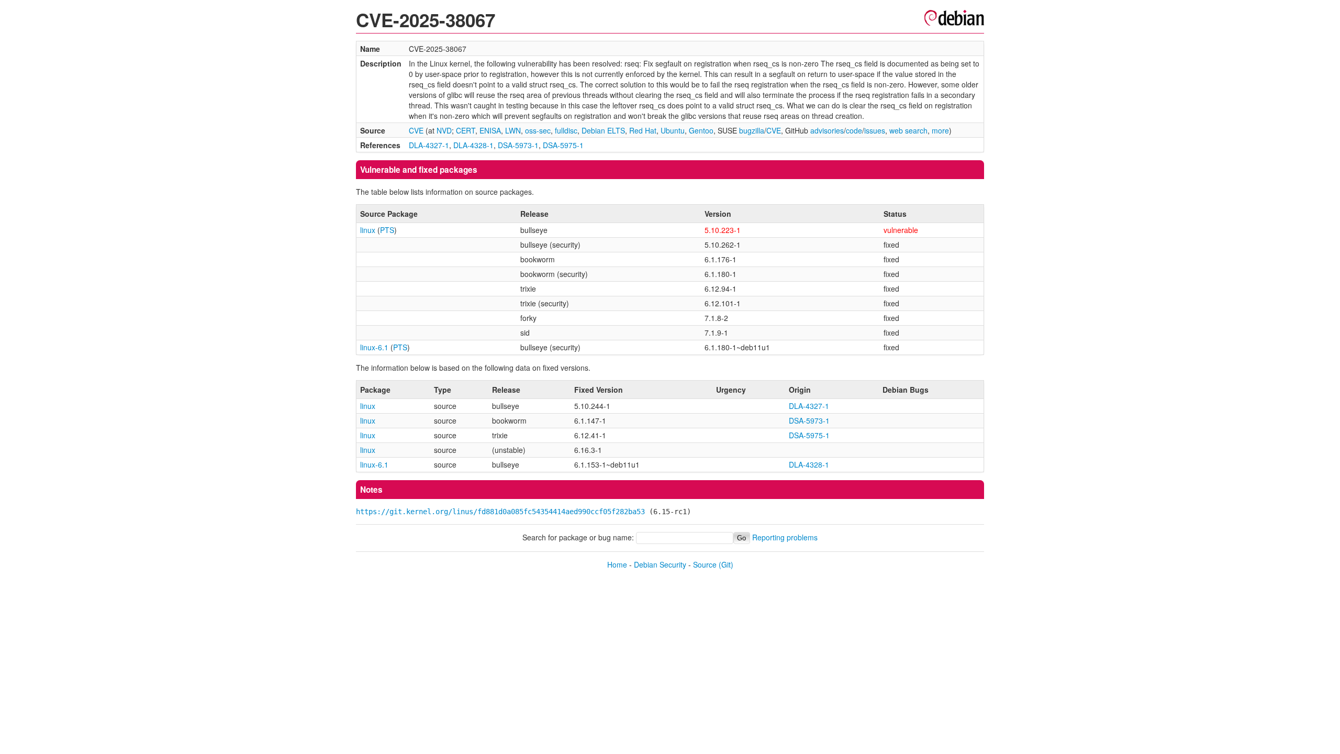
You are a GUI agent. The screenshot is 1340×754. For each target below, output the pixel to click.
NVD (444, 130)
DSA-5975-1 (563, 145)
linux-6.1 (374, 347)
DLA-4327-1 (429, 145)
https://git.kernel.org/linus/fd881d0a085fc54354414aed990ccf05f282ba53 (500, 511)
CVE (416, 130)
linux (367, 230)
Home (617, 564)
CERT (465, 130)
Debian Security (660, 564)
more (940, 130)
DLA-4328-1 (473, 145)
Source (705, 564)
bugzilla (751, 130)
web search (908, 130)
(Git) (726, 564)
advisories (827, 130)
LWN (513, 130)
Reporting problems (785, 537)
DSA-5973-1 (518, 145)
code (854, 130)
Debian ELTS (603, 130)
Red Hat (642, 130)
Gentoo (701, 130)
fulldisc (566, 130)
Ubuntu (673, 130)
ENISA (490, 130)
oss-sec (538, 130)
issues (874, 130)
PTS (387, 230)
